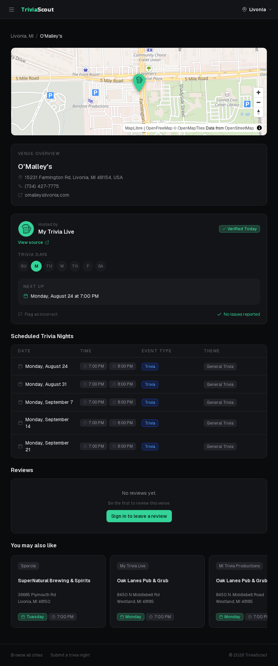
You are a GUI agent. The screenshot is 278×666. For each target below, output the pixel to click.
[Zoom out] (258, 102)
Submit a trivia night (70, 655)
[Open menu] (11, 9)
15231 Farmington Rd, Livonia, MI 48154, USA (74, 177)
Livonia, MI (22, 36)
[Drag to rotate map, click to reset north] (258, 112)
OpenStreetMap (239, 128)
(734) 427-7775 (42, 186)
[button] (139, 83)
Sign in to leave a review (139, 516)
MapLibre (134, 128)
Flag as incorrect (41, 314)
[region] (139, 91)
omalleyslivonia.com (47, 195)
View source (30, 242)
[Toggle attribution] (259, 128)
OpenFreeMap (159, 128)
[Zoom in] (258, 92)
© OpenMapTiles (189, 128)
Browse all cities (26, 655)
